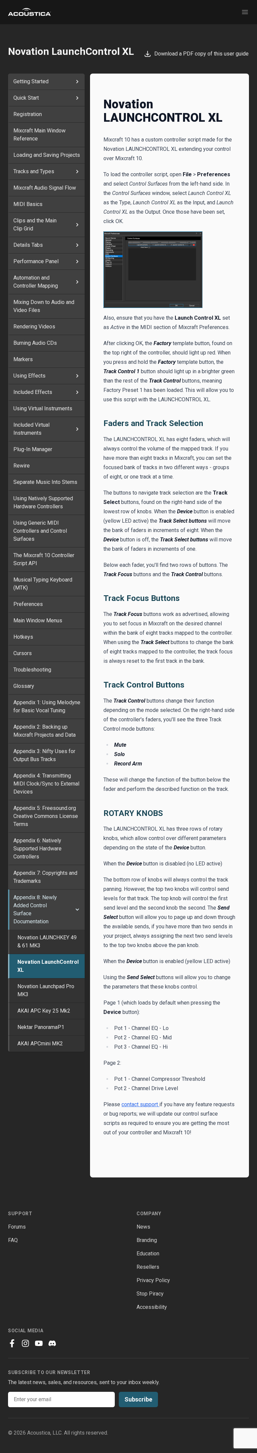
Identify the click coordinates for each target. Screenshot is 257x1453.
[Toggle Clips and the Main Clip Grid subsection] (77, 225)
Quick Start (26, 98)
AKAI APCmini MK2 (40, 1043)
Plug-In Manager (32, 449)
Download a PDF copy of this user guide (200, 53)
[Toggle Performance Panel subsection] (77, 261)
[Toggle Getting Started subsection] (77, 82)
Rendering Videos (34, 326)
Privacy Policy (153, 1280)
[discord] (52, 1343)
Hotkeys (23, 637)
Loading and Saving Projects (46, 155)
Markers (23, 359)
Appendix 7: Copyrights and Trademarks (45, 877)
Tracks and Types (33, 171)
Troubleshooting (32, 669)
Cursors (22, 653)
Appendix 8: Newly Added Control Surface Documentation (35, 909)
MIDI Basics (27, 204)
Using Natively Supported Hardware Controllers (43, 502)
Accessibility (152, 1307)
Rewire (21, 465)
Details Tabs (28, 245)
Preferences (28, 604)
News (143, 1227)
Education (148, 1253)
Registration (27, 114)
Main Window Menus (37, 620)
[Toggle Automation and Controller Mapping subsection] (77, 282)
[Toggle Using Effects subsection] (77, 376)
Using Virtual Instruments (42, 408)
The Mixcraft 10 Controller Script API (43, 559)
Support (20, 1213)
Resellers (148, 1267)
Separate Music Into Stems (45, 482)
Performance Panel (36, 261)
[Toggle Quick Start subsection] (77, 98)
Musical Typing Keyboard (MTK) (42, 584)
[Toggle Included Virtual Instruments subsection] (77, 429)
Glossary (23, 686)
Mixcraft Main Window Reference (39, 134)
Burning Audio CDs (35, 343)
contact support (140, 1104)
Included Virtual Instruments (31, 429)
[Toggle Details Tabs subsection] (77, 245)
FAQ (13, 1240)
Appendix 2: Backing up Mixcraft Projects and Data (44, 731)
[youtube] (39, 1343)
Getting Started (31, 81)
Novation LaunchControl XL (48, 966)
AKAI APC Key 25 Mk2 (43, 1011)
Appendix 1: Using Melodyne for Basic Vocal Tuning (46, 706)
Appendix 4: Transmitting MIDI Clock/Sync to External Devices (46, 783)
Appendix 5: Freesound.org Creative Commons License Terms (45, 816)
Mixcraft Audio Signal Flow (44, 188)
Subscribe (138, 1399)
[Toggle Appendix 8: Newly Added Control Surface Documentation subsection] (77, 910)
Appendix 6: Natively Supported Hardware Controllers (37, 848)
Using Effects (29, 376)
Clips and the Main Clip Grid (35, 224)
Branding (147, 1240)
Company (149, 1213)
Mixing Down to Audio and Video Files (43, 306)
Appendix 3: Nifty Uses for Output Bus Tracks (44, 755)
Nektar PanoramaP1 (40, 1027)
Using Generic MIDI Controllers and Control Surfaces (40, 531)
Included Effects (32, 392)
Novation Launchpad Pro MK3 (45, 990)
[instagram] (25, 1343)
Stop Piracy (150, 1293)
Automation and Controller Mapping (35, 282)
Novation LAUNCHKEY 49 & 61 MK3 (47, 941)
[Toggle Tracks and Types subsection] (77, 172)
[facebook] (12, 1343)
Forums (17, 1227)
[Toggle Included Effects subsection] (77, 392)
